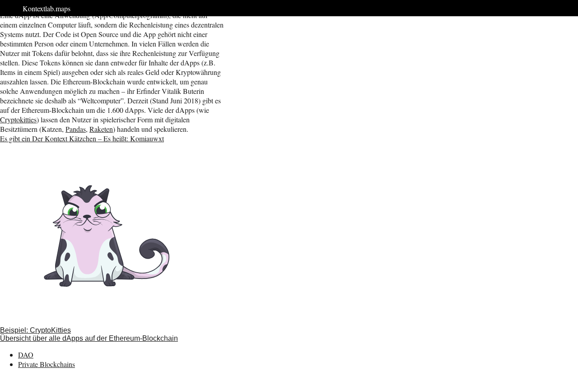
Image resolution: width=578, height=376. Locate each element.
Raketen (101, 129)
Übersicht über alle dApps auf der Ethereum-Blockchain (89, 338)
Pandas (75, 129)
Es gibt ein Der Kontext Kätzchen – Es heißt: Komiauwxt (82, 138)
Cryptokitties (18, 119)
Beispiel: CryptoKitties (35, 330)
